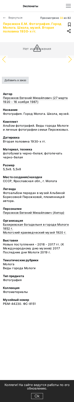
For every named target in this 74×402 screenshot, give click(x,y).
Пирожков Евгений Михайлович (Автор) (34, 213)
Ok (37, 396)
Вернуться (15, 17)
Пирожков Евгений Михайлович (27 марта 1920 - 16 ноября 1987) (35, 100)
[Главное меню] (68, 6)
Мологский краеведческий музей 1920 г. (34, 232)
